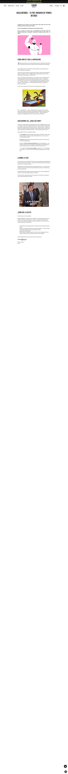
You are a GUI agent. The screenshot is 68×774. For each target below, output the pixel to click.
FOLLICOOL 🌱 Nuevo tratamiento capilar (34, 2)
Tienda (5, 5)
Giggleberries (23, 239)
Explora (17, 5)
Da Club (21, 5)
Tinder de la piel (11, 5)
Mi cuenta (57, 5)
